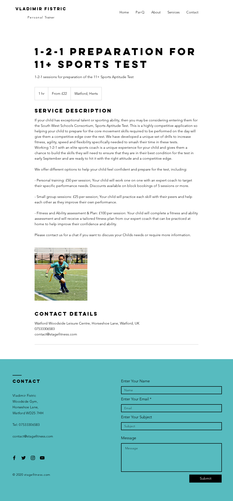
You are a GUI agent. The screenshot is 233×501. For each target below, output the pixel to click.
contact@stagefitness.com (33, 436)
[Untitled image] (61, 274)
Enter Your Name (135, 381)
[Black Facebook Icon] (14, 458)
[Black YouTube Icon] (42, 458)
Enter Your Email (135, 399)
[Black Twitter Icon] (23, 458)
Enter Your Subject (136, 417)
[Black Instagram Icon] (33, 458)
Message (128, 438)
